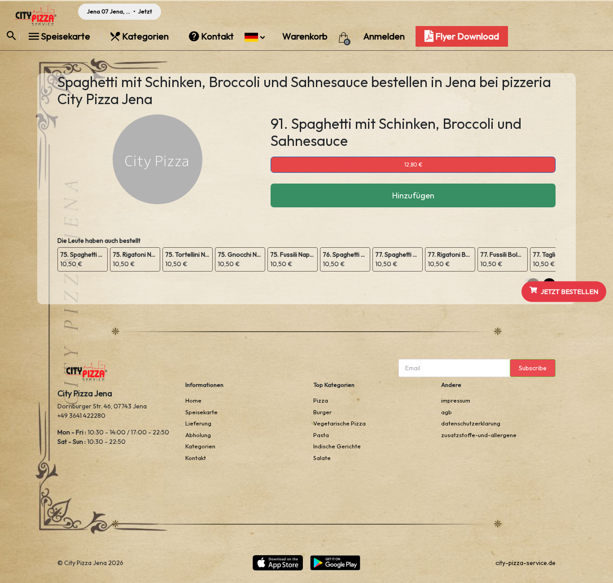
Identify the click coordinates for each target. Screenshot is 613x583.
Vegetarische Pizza (339, 423)
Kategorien (145, 36)
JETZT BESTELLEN (569, 291)
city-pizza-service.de (525, 563)
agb (446, 412)
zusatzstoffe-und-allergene (479, 434)
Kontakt (217, 36)
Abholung (198, 434)
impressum (455, 400)
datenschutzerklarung (470, 423)
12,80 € (413, 164)
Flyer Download (466, 36)
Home (193, 400)
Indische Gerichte (337, 446)
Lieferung (198, 423)
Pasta (321, 434)
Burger (322, 412)
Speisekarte (65, 36)
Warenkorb (305, 36)
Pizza (320, 400)
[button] (255, 36)
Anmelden (384, 36)
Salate (322, 457)
